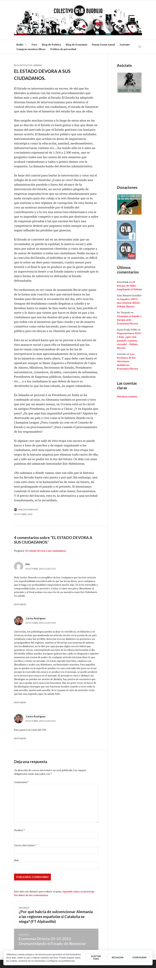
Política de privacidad (63, 49)
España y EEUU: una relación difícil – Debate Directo (129, 302)
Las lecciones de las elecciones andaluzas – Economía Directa (127, 361)
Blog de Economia (76, 44)
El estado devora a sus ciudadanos (45, 550)
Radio (19, 44)
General (37, 65)
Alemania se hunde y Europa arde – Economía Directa (129, 319)
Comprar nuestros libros (31, 49)
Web (16, 860)
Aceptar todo (96, 957)
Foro (34, 44)
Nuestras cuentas (127, 396)
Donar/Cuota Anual (103, 44)
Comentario (21, 782)
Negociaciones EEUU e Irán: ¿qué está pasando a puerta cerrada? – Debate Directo (129, 341)
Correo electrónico (25, 845)
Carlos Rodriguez (28, 509)
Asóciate (125, 44)
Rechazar (117, 957)
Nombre (19, 830)
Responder (20, 604)
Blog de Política (51, 44)
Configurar (139, 957)
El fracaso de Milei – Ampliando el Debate (129, 285)
